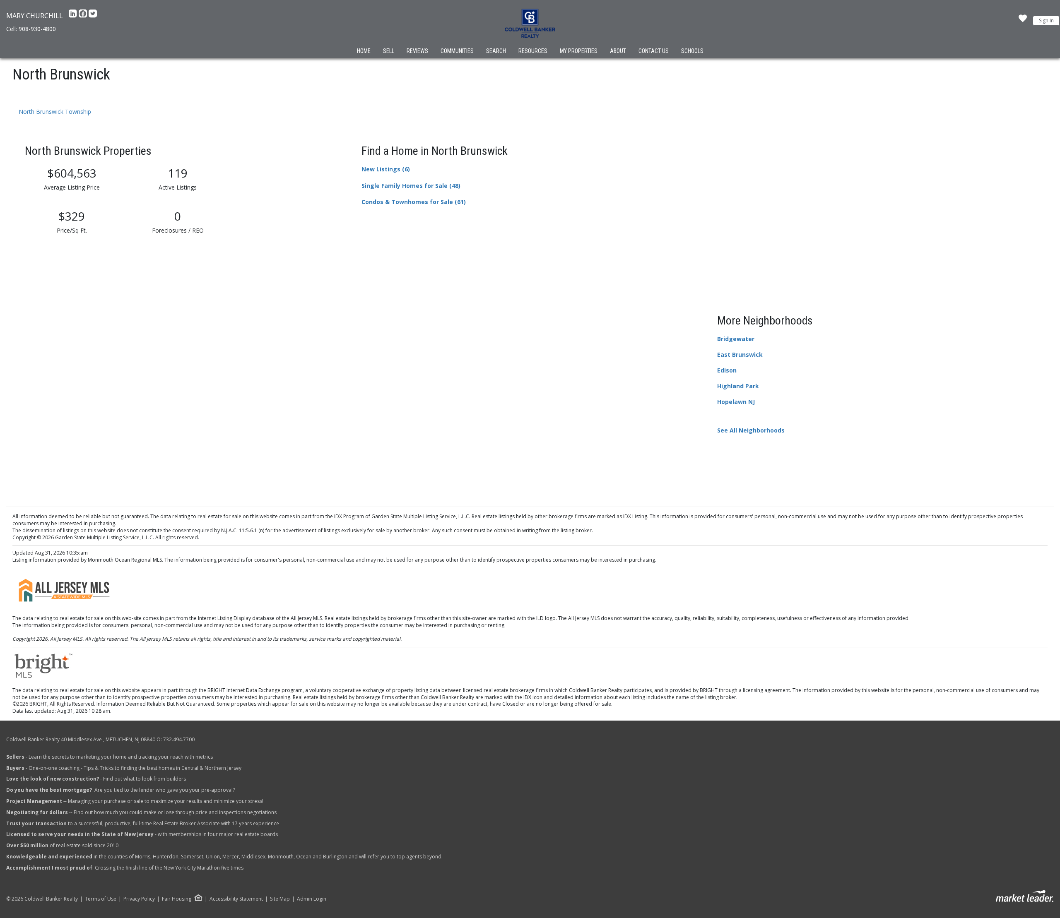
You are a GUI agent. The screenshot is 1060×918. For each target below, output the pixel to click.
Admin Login (311, 899)
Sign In (1046, 20)
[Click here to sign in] (1023, 20)
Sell (388, 51)
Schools (692, 51)
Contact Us (653, 51)
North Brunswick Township (55, 111)
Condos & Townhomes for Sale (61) (413, 202)
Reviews (417, 51)
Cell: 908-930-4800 (31, 29)
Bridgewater (735, 339)
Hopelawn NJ (736, 402)
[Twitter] (93, 15)
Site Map (280, 899)
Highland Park (738, 386)
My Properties (578, 51)
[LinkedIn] (74, 15)
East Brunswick (740, 354)
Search (496, 51)
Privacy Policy (139, 899)
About (618, 51)
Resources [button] (532, 51)
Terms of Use (100, 899)
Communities (457, 51)
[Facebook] (84, 15)
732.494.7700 (179, 739)
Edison (727, 370)
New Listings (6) (385, 169)
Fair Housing (176, 898)
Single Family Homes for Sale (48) (410, 186)
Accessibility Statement (236, 899)
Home (364, 51)
